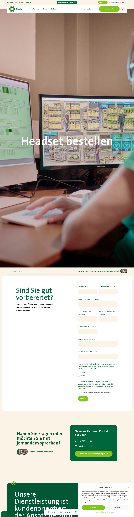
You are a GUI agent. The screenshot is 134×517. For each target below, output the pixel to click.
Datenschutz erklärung (107, 512)
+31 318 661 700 (85, 441)
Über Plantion (34, 9)
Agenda (21, 2)
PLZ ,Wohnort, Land (84, 313)
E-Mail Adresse (86, 339)
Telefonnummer (87, 326)
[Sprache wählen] (124, 2)
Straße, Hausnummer (89, 299)
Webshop (101, 2)
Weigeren (117, 507)
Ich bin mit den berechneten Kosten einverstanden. (96, 392)
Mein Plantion (113, 2)
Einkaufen (54, 9)
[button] (128, 488)
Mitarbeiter (28, 2)
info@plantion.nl (85, 446)
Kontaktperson (107, 287)
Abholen (83, 372)
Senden (83, 375)
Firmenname (86, 287)
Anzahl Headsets (87, 352)
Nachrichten (10, 2)
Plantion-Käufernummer (107, 313)
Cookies (97, 512)
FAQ (16, 2)
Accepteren (93, 507)
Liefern (45, 9)
